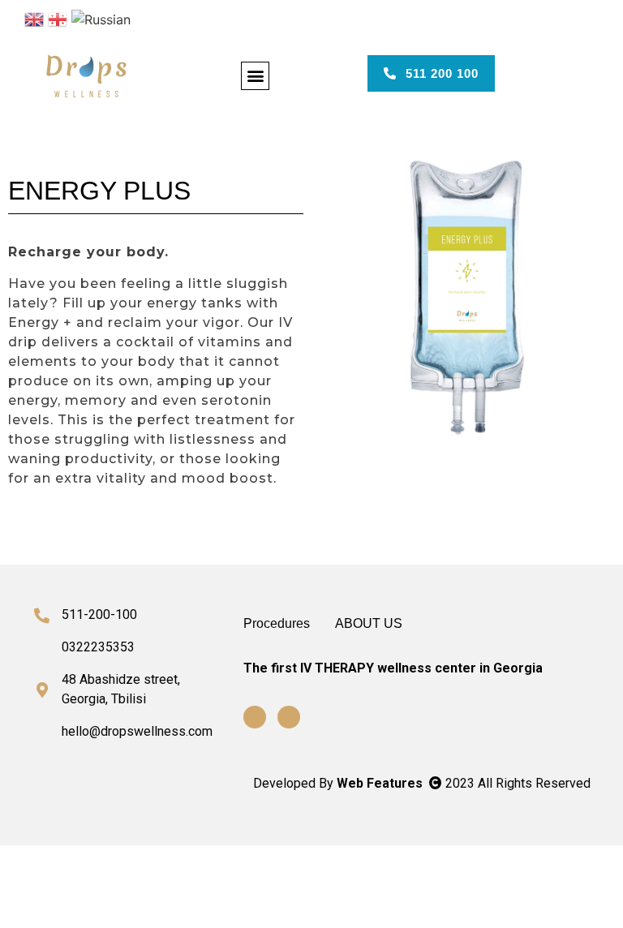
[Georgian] (57, 18)
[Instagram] (288, 717)
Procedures (276, 623)
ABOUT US (368, 623)
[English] (34, 18)
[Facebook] (254, 717)
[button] (255, 76)
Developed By (339, 783)
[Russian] (101, 18)
